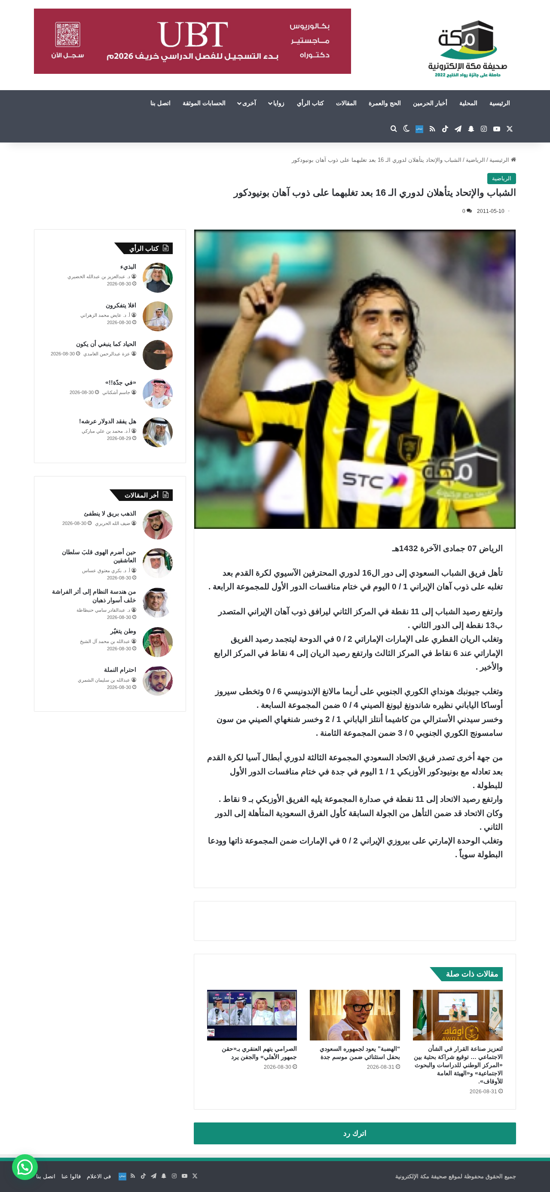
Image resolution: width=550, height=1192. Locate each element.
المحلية (468, 103)
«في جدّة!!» (120, 382)
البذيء (128, 266)
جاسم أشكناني (116, 392)
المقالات (346, 103)
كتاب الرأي (310, 103)
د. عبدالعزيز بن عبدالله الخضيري (98, 276)
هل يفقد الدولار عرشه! (107, 421)
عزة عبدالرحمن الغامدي (106, 353)
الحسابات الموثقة (204, 103)
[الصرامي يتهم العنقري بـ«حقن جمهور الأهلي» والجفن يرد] (252, 1015)
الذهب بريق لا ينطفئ (110, 513)
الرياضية (475, 160)
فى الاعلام (99, 1176)
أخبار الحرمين (430, 103)
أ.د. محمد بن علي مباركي (106, 431)
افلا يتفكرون (121, 305)
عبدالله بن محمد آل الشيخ (105, 641)
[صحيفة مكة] (467, 49)
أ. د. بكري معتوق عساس (106, 570)
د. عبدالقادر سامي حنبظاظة (103, 610)
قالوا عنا (71, 1176)
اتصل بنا (160, 103)
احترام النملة (120, 669)
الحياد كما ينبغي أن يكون (106, 343)
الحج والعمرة (385, 103)
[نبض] (419, 129)
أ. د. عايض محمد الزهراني (105, 315)
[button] (25, 1167)
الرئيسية (499, 103)
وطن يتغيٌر (123, 631)
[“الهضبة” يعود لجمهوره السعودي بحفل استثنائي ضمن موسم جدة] (355, 1015)
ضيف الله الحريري (112, 523)
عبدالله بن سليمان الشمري (104, 679)
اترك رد (355, 1133)
